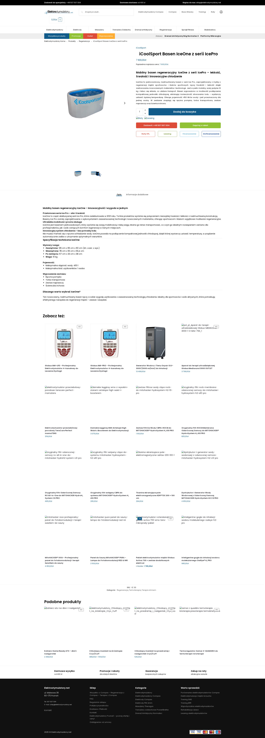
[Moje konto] (220, 12)
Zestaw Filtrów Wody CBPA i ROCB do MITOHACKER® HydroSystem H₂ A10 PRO (155, 429)
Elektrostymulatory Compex (150, 12)
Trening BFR (186, 703)
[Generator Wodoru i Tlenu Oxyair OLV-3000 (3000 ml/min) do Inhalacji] (155, 343)
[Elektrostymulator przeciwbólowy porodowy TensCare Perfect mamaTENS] (64, 405)
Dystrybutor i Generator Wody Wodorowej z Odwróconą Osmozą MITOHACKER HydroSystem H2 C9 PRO (200, 495)
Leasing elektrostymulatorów (194, 713)
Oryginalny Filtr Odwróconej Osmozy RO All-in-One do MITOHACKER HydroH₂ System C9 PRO (64, 495)
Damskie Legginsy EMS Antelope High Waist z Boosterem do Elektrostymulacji (109, 429)
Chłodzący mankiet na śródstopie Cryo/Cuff (105, 652)
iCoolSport (141, 47)
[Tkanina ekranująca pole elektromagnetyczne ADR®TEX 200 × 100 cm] (155, 470)
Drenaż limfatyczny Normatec (148, 713)
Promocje (76, 36)
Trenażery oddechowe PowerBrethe (152, 709)
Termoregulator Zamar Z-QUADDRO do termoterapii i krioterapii (199, 652)
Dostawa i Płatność (98, 709)
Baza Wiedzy (187, 12)
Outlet (90, 36)
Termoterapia (135, 590)
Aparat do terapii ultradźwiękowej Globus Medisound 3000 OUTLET (198, 367)
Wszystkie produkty (56, 36)
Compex (172, 12)
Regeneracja (84, 41)
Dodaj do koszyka (184, 111)
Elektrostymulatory (143, 692)
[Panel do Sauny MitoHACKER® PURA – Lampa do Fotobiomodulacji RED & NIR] (109, 535)
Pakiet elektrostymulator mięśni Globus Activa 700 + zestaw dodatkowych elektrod (155, 560)
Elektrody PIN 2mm (143, 703)
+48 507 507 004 (73, 2)
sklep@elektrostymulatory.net (208, 2)
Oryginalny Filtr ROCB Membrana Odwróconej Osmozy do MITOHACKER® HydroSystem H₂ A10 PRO (200, 431)
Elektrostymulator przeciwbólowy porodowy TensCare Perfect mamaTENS (61, 431)
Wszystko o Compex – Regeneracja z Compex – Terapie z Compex (107, 694)
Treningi (202, 12)
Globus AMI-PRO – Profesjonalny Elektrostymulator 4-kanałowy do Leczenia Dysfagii (107, 368)
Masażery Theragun (144, 706)
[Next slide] (125, 103)
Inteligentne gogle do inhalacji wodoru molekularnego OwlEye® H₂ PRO (201, 559)
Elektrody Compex (143, 699)
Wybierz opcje (109, 439)
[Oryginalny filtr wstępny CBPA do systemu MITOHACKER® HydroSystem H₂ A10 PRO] (109, 470)
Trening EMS (186, 699)
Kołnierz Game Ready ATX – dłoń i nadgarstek (60, 652)
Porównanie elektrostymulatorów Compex (200, 692)
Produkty (72, 41)
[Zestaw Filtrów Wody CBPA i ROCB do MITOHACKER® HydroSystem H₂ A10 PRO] (155, 405)
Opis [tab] (119, 194)
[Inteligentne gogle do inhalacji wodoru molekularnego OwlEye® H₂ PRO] (201, 535)
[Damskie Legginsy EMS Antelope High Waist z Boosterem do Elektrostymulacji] (109, 405)
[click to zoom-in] (86, 103)
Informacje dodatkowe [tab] (137, 194)
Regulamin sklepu (98, 702)
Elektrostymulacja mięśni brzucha (196, 696)
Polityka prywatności (99, 705)
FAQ (91, 698)
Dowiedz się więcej (64, 375)
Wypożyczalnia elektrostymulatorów (197, 706)
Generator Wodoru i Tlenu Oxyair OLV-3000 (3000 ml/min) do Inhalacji (154, 367)
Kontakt (48, 710)
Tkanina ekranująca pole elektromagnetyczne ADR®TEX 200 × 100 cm (155, 495)
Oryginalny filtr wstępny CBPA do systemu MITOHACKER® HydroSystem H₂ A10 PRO (109, 495)
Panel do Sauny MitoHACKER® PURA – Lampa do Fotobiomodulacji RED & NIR (109, 559)
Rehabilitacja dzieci (190, 709)
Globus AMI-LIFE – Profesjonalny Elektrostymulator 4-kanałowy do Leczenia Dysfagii (61, 368)
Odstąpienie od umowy (100, 722)
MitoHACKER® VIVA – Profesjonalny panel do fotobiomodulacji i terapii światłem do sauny (62, 560)
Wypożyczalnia (106, 36)
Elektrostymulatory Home (54, 41)
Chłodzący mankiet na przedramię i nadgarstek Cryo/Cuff (152, 652)
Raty (213, 12)
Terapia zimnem (149, 590)
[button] (56, 19)
